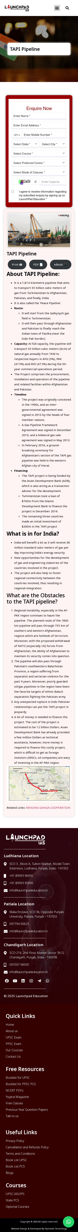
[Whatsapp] (47, 981)
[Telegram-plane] (39, 981)
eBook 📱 (60, 264)
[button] (57, 8)
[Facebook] (7, 981)
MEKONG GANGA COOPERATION (48, 807)
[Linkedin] (23, 981)
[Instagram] (31, 981)
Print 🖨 (17, 264)
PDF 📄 (38, 264)
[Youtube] (15, 981)
